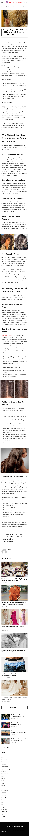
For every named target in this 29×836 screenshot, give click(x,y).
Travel (3, 816)
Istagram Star (4, 790)
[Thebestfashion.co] (14, 2)
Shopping (3, 807)
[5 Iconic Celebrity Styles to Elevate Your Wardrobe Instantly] (14, 640)
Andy (4, 38)
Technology (4, 811)
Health (3, 785)
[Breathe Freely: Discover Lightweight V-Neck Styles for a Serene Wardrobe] (14, 593)
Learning (3, 795)
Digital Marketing (5, 769)
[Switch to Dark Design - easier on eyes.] (24, 2)
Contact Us (9, 826)
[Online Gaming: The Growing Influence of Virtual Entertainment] (5, 725)
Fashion (26, 38)
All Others (3, 752)
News (2, 804)
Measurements (5, 799)
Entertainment (4, 773)
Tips (2, 814)
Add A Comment (14, 707)
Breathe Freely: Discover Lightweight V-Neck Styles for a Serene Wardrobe (13, 603)
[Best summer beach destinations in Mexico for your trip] (5, 733)
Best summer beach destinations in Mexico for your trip (19, 732)
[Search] (27, 2)
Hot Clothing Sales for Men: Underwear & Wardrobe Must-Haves (14, 674)
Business (3, 761)
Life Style (3, 797)
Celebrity (3, 764)
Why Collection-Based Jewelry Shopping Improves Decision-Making (14, 579)
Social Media (4, 809)
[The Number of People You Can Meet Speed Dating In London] (5, 717)
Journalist (3, 792)
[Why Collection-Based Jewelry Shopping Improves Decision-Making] (14, 569)
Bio (2, 757)
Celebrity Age (4, 766)
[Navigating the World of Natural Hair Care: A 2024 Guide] (14, 18)
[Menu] (2, 2)
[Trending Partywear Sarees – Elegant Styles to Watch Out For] (14, 616)
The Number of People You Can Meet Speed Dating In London (18, 716)
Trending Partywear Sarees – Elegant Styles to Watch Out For (12, 627)
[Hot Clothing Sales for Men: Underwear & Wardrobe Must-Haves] (14, 664)
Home (2, 788)
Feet (2, 780)
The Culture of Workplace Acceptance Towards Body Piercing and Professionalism (7, 540)
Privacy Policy (18, 826)
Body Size (4, 759)
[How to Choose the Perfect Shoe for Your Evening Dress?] (14, 688)
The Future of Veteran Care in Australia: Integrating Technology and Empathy (18, 740)
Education (3, 771)
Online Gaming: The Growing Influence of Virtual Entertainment (18, 724)
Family (3, 776)
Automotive (4, 754)
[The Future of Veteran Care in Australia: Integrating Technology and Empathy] (5, 741)
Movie (3, 802)
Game (2, 783)
